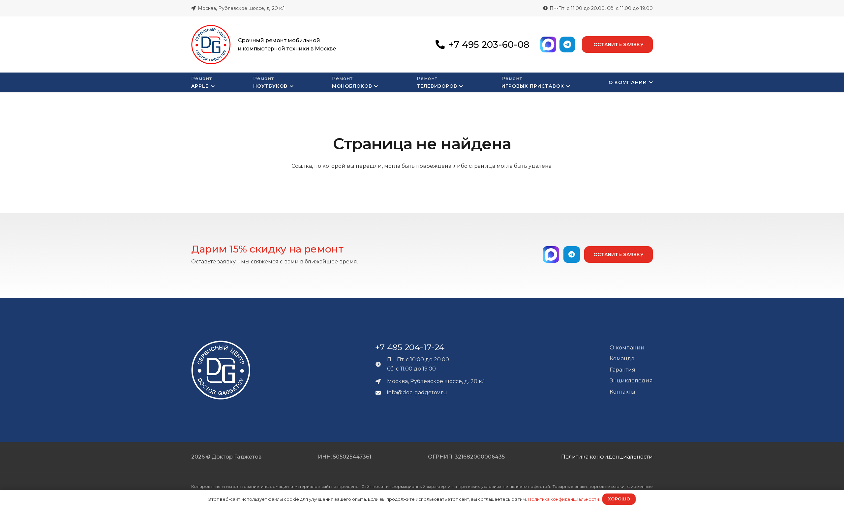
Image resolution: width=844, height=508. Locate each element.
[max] (548, 44)
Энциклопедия (631, 380)
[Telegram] (567, 44)
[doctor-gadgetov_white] (221, 370)
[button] (212, 86)
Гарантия (622, 370)
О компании (627, 347)
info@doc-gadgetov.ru (417, 392)
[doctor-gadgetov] (211, 44)
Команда (622, 358)
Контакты (622, 392)
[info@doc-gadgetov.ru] (381, 392)
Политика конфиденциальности (607, 457)
